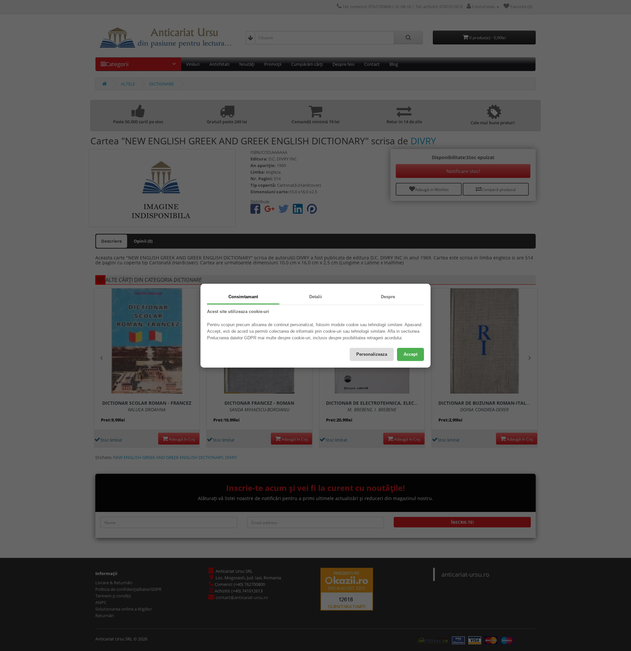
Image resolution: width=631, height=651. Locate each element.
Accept (410, 354)
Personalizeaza (371, 354)
